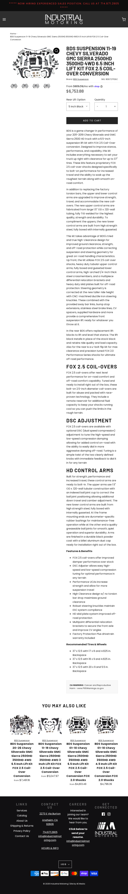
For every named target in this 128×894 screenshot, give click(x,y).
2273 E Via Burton (50, 813)
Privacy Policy (21, 831)
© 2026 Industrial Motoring (55, 883)
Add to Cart (92, 120)
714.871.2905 (50, 832)
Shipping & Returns (21, 826)
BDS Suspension (81, 79)
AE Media (80, 883)
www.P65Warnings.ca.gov (90, 688)
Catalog (22, 815)
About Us (21, 821)
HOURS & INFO (50, 848)
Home (13, 33)
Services (22, 810)
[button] (14, 88)
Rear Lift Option (75, 99)
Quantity (99, 99)
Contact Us (22, 836)
